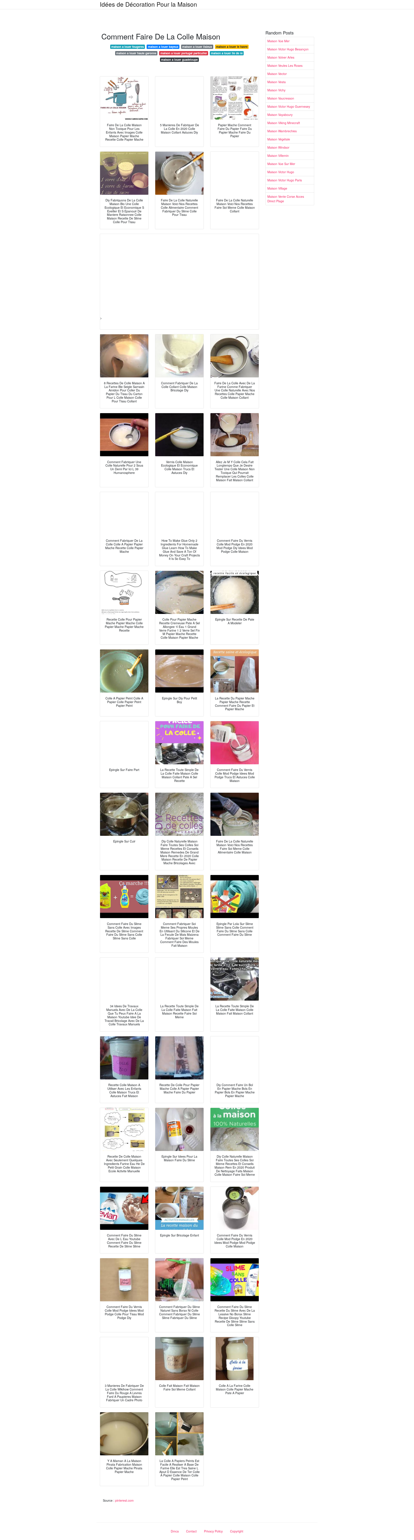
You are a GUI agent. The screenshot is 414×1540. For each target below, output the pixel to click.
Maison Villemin (278, 155)
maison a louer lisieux (197, 47)
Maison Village (277, 188)
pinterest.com (124, 1500)
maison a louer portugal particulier (183, 53)
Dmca (175, 1531)
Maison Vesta (276, 82)
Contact (191, 1531)
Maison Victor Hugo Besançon (288, 49)
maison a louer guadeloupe (179, 60)
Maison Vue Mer (278, 41)
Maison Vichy (276, 90)
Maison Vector (277, 74)
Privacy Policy (213, 1531)
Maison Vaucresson (280, 98)
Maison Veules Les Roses (285, 65)
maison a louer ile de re (227, 53)
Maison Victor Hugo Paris (284, 180)
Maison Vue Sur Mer (281, 164)
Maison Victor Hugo (280, 172)
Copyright (236, 1531)
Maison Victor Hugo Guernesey (288, 106)
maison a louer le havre (232, 47)
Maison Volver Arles (280, 57)
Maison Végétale (278, 139)
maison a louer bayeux (163, 47)
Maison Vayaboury (280, 114)
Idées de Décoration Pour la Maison (148, 4)
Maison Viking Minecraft (283, 123)
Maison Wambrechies (282, 131)
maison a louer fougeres (127, 47)
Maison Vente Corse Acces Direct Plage (285, 198)
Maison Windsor (278, 147)
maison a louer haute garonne (136, 53)
